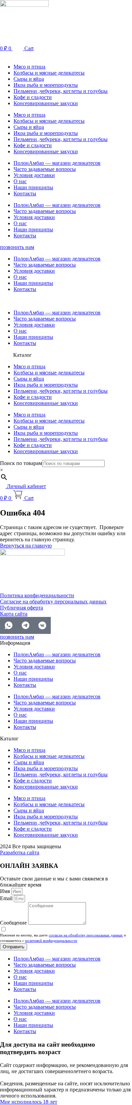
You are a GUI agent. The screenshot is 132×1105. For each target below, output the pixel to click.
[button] (66, 55)
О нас (20, 181)
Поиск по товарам (21, 463)
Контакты (25, 193)
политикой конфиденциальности (51, 940)
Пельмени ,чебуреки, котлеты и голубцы (61, 91)
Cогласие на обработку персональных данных (53, 601)
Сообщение (14, 923)
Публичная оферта (21, 607)
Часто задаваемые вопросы (45, 169)
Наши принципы (33, 187)
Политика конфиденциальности (37, 595)
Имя (5, 891)
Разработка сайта (19, 852)
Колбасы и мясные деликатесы (49, 73)
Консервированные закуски (46, 103)
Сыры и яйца (29, 79)
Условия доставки (34, 175)
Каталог (22, 355)
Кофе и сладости (33, 97)
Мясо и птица (29, 67)
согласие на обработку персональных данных (86, 935)
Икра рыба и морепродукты (46, 85)
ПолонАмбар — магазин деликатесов (57, 163)
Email (7, 898)
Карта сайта (13, 614)
